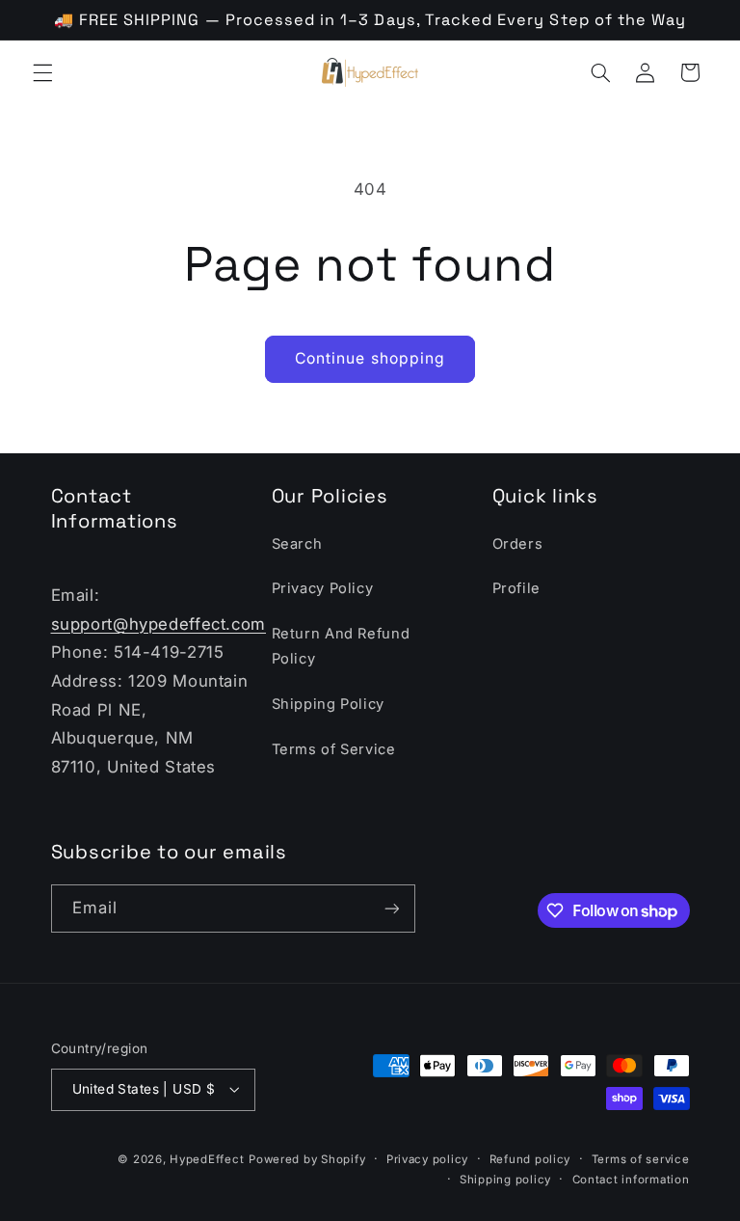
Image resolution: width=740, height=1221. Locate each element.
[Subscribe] (391, 908)
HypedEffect (207, 1159)
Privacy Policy (323, 588)
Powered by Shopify (307, 1159)
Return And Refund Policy (341, 646)
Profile (516, 588)
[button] (42, 72)
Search (297, 544)
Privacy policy (427, 1159)
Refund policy (530, 1159)
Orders (517, 544)
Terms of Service (334, 749)
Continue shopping (370, 358)
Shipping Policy (328, 704)
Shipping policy (505, 1179)
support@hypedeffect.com (159, 624)
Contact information (631, 1179)
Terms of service (641, 1159)
